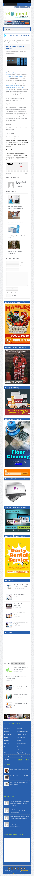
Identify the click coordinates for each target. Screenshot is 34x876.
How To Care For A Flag (19, 594)
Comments (20, 663)
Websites (8, 53)
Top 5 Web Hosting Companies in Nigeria (15, 72)
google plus (21, 7)
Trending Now (20, 40)
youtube (26, 7)
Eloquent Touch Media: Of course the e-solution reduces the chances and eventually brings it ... (19, 824)
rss (28, 7)
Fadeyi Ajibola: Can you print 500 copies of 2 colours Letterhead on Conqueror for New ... (18, 810)
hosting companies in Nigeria (16, 76)
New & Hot (14, 663)
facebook (18, 7)
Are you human (11, 292)
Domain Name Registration (13, 85)
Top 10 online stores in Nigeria (15, 222)
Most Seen (7, 663)
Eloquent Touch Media (21, 182)
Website (22, 269)
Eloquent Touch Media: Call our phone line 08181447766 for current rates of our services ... (19, 803)
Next (26, 173)
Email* (22, 266)
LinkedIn (23, 7)
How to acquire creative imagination (19, 769)
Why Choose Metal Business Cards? (19, 775)
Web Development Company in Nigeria (17, 873)
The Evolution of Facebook (11, 789)
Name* (21, 262)
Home (13, 40)
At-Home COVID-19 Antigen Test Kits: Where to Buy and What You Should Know (21, 586)
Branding (19, 728)
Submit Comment (12, 289)
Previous (8, 173)
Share (20, 163)
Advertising (7, 728)
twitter (16, 7)
